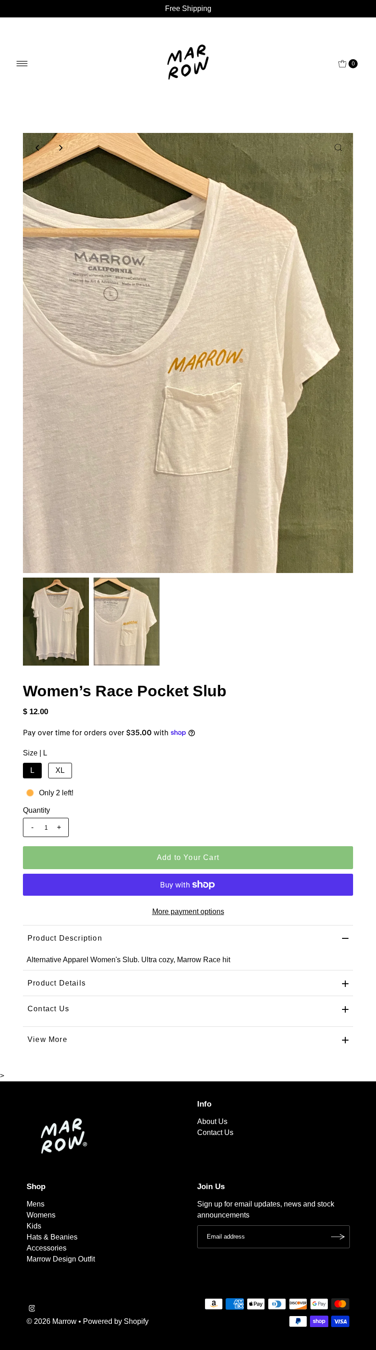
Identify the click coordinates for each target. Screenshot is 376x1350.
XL (60, 770)
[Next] (60, 148)
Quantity (36, 810)
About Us (212, 1121)
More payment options (188, 911)
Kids (34, 1226)
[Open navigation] (22, 63)
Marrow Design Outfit (61, 1259)
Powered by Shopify (116, 1321)
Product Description (65, 938)
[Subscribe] (338, 1236)
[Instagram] (32, 1309)
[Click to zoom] (338, 148)
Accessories (46, 1248)
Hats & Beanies (52, 1237)
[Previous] (38, 148)
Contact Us (48, 1009)
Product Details (57, 983)
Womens (41, 1215)
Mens (35, 1204)
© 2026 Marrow (52, 1321)
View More (47, 1039)
